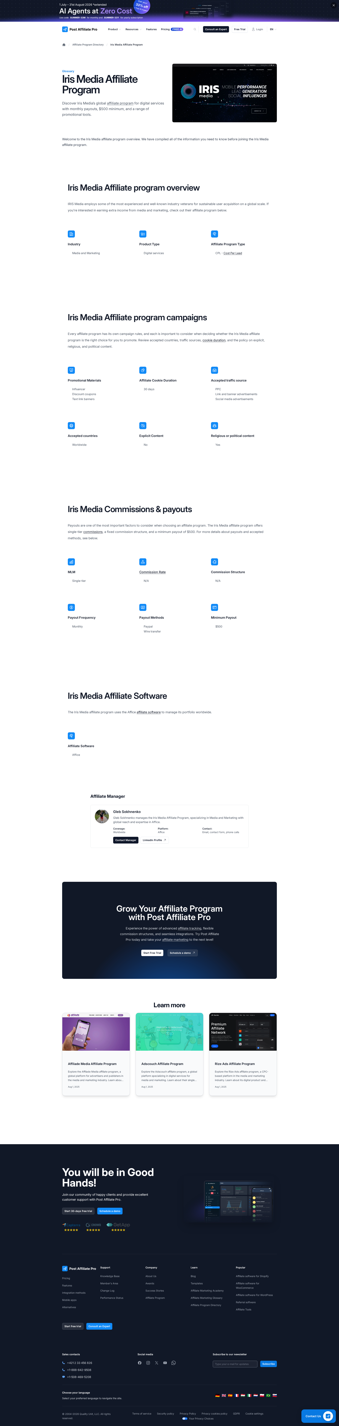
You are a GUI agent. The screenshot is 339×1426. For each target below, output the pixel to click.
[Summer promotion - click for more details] (169, 11)
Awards (149, 1283)
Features (67, 1285)
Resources (132, 29)
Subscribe (268, 1363)
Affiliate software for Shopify (252, 1276)
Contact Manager (125, 840)
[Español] (230, 1395)
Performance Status (111, 1297)
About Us (150, 1276)
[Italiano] (249, 1395)
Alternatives (69, 1307)
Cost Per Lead (233, 253)
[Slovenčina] (275, 1395)
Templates (197, 1283)
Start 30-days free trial (78, 1210)
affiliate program (120, 103)
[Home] (64, 44)
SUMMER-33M (77, 17)
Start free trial (72, 1326)
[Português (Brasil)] (268, 1395)
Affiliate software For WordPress (254, 1294)
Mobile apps (69, 1299)
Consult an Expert (216, 29)
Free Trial (239, 29)
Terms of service (141, 1413)
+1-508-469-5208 (79, 1377)
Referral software (246, 1302)
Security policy (165, 1413)
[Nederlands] (256, 1395)
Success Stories (154, 1290)
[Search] (197, 29)
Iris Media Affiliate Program (126, 44)
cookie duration (214, 340)
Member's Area (109, 1283)
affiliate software (149, 712)
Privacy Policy (188, 1413)
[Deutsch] (217, 1395)
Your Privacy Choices (201, 1418)
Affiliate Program (155, 1297)
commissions (93, 532)
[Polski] (262, 1395)
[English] (224, 1395)
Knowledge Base (110, 1276)
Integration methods (73, 1292)
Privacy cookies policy (214, 1413)
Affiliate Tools (243, 1309)
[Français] (236, 1395)
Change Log (107, 1290)
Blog (193, 1276)
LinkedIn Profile (152, 840)
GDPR (236, 1413)
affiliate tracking (189, 928)
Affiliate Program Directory (88, 44)
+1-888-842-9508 (79, 1370)
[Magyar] (243, 1395)
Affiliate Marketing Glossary (206, 1297)
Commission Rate (152, 572)
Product (113, 29)
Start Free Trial (152, 952)
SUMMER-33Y (111, 17)
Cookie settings (254, 1413)
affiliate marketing (175, 939)
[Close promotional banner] (334, 5)
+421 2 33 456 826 (79, 1363)
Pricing (66, 1278)
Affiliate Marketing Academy (207, 1290)
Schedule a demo (180, 952)
